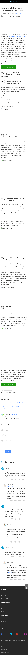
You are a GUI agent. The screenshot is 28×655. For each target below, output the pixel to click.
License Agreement (5, 652)
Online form (4, 608)
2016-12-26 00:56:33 (11, 486)
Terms (2, 644)
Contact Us (3, 621)
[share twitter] (10, 634)
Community (4, 611)
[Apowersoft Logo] (14, 2)
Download (10, 67)
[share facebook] (2, 634)
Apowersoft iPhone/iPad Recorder (18, 36)
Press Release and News (16, 417)
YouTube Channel (5, 593)
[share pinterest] (17, 634)
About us (3, 619)
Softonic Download (5, 595)
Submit (8, 451)
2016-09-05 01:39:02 (11, 526)
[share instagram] (25, 634)
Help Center (4, 606)
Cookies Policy (4, 649)
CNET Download (5, 598)
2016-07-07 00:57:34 (11, 564)
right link (10, 572)
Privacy (2, 646)
